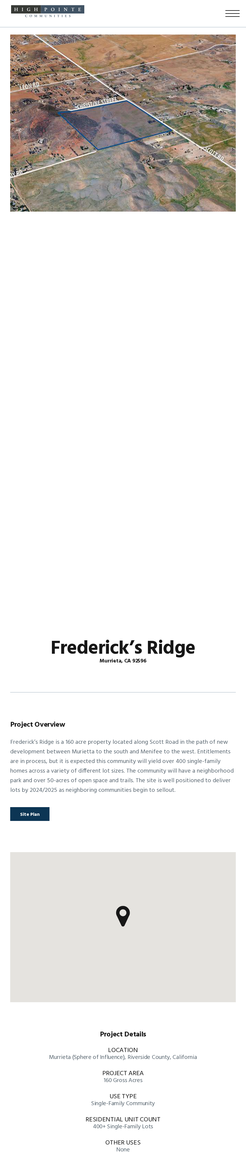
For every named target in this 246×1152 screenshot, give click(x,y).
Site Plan (30, 815)
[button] (123, 916)
